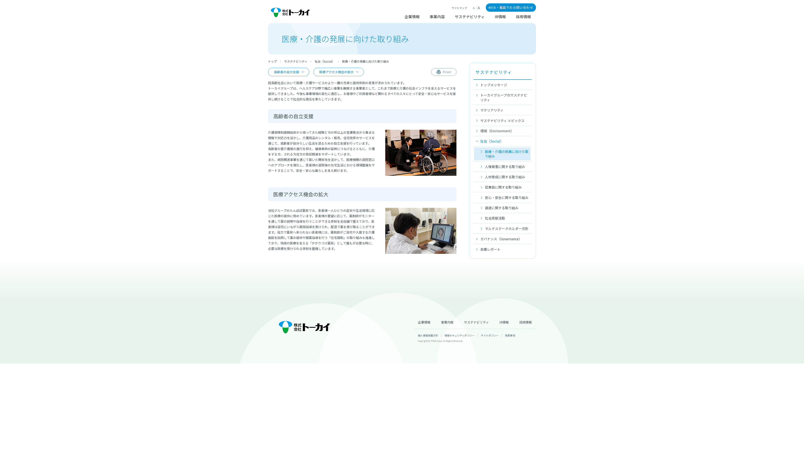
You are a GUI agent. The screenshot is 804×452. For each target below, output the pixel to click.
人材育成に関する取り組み (505, 176)
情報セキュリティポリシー (459, 335)
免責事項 (510, 335)
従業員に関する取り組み (503, 187)
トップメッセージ (493, 84)
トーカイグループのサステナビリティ (503, 97)
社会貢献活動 (495, 218)
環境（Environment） (497, 130)
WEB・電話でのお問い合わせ (510, 7)
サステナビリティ (470, 16)
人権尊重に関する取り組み (505, 166)
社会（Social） (325, 61)
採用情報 (523, 16)
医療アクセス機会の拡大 (336, 72)
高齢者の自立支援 (286, 72)
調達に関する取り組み (501, 207)
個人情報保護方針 (428, 335)
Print (447, 72)
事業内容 (437, 16)
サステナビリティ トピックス (502, 120)
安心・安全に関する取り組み (506, 197)
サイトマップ (459, 7)
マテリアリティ (492, 110)
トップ (272, 61)
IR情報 (500, 16)
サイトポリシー (490, 335)
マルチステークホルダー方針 (506, 228)
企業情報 (412, 16)
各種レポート (490, 249)
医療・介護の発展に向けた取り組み (506, 154)
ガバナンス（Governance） (501, 238)
